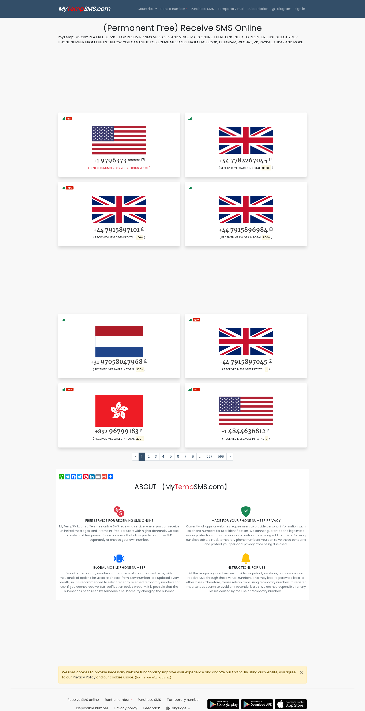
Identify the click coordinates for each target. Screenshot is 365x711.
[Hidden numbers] (70, 187)
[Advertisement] (182, 77)
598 (221, 456)
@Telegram (281, 8)
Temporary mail (230, 8)
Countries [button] (146, 8)
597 (209, 456)
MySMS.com (84, 9)
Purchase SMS (202, 8)
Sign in (300, 8)
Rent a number (173, 8)
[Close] (301, 672)
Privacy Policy (84, 677)
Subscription (258, 8)
